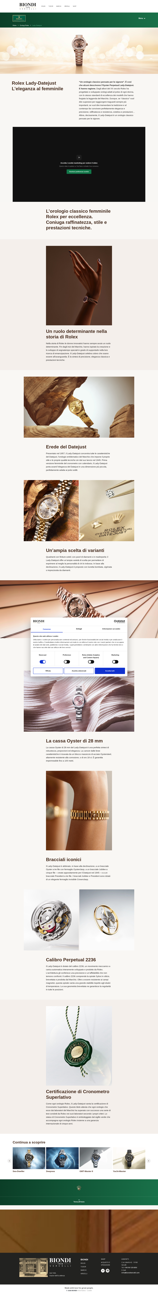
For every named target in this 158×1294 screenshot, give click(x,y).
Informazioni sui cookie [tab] (111, 629)
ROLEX (43, 6)
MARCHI (58, 6)
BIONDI (84, 1259)
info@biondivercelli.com (130, 1273)
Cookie (89, 1290)
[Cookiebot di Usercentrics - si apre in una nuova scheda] (115, 621)
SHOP (74, 6)
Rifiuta (48, 671)
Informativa (81, 1290)
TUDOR (51, 6)
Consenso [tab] (47, 629)
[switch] (67, 662)
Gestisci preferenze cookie (79, 171)
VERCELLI (67, 6)
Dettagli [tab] (79, 629)
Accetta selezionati (79, 671)
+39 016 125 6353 (130, 1267)
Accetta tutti (109, 671)
